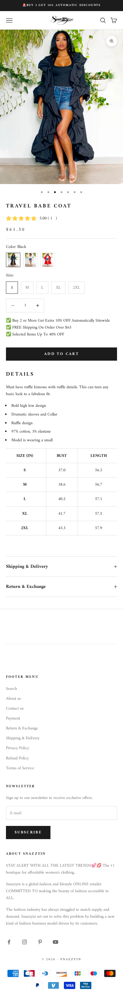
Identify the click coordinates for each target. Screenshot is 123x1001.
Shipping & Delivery (22, 738)
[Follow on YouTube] (56, 942)
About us (13, 698)
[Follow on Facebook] (9, 942)
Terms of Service (20, 768)
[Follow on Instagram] (24, 942)
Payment (13, 718)
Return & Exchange (22, 728)
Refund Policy (17, 758)
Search (11, 689)
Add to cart (61, 353)
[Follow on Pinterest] (40, 942)
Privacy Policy (17, 748)
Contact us (15, 708)
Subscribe (28, 832)
